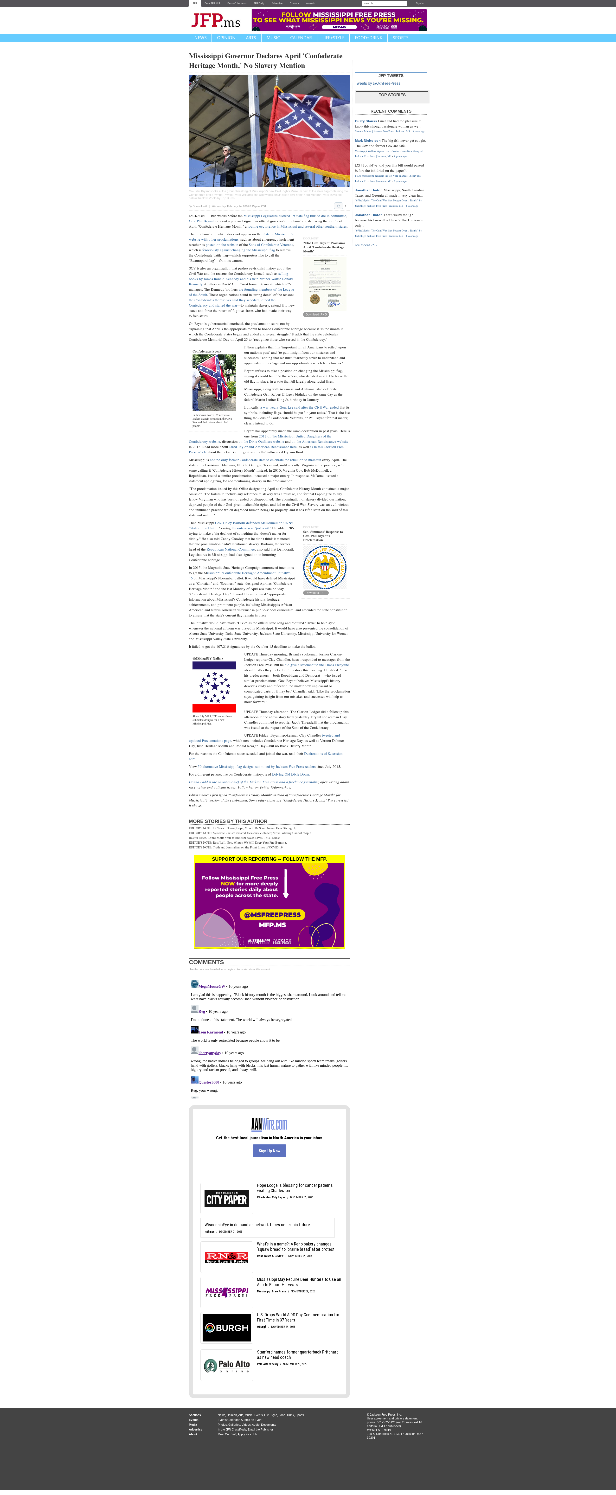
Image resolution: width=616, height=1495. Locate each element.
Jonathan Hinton (369, 190)
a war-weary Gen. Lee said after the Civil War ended (299, 407)
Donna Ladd (200, 206)
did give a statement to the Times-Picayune (317, 664)
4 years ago (400, 156)
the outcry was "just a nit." (251, 528)
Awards (310, 3)
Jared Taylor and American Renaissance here (263, 446)
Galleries (234, 1424)
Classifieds (239, 1429)
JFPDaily (259, 3)
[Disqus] (269, 1038)
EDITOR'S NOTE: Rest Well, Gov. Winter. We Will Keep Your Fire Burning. (238, 842)
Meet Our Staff (227, 1434)
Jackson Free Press (219, 20)
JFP (194, 3)
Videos (246, 1424)
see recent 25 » (366, 244)
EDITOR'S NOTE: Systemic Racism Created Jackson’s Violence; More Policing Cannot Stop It (250, 833)
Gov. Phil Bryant (201, 220)
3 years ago (418, 131)
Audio (256, 1424)
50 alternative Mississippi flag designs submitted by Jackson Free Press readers (257, 766)
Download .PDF (316, 593)
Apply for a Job (247, 1434)
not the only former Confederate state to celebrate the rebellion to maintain (265, 459)
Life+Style (333, 37)
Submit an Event (251, 1420)
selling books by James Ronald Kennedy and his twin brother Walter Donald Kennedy (241, 278)
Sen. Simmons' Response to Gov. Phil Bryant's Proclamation (323, 535)
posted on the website (222, 244)
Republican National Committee (231, 549)
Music (273, 37)
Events (258, 1415)
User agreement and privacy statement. (392, 1418)
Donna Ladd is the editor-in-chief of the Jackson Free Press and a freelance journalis (253, 781)
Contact (294, 3)
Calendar (301, 37)
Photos (222, 1424)
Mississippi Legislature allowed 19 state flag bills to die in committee (295, 215)
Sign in (420, 3)
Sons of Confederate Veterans (271, 244)
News (200, 37)
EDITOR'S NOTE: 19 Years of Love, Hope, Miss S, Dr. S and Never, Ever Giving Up (242, 828)
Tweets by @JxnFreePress (377, 83)
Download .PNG (316, 314)
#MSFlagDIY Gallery (208, 658)
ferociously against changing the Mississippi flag (238, 249)
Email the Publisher (260, 1429)
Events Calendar (228, 1420)
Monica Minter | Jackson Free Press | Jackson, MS (382, 131)
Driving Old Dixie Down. (291, 774)
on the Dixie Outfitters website (261, 441)
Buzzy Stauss (366, 121)
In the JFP (224, 1429)
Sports (401, 37)
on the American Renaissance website (320, 441)
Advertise (276, 3)
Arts (251, 37)
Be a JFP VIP (212, 3)
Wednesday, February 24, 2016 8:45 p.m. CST (239, 206)
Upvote (338, 205)
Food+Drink (368, 37)
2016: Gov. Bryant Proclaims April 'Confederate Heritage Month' (324, 247)
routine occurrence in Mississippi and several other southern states (297, 226)
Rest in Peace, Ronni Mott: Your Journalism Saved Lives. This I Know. (234, 837)
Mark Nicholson (368, 140)
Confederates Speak (206, 351)
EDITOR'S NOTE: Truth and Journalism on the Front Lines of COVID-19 (236, 847)
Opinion (226, 37)
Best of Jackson (236, 3)
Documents (268, 1424)
